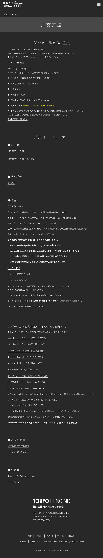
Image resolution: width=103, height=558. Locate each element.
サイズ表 (11, 182)
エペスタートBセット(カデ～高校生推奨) (25, 363)
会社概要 (23, 541)
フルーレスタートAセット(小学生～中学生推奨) (27, 337)
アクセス (60, 536)
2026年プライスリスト (17, 158)
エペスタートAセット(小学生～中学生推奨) (26, 356)
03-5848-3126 (44, 520)
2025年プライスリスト (17, 150)
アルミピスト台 (14, 482)
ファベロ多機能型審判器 (18, 445)
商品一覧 (50, 536)
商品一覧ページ (14, 49)
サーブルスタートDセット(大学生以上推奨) (26, 388)
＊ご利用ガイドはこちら (18, 118)
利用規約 (80, 541)
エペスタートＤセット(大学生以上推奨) (24, 369)
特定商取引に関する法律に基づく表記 (58, 541)
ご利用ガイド (35, 541)
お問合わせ (72, 536)
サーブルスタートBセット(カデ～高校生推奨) (27, 381)
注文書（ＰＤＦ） (14, 267)
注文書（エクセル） (15, 206)
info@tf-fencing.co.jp (22, 68)
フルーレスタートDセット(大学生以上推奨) (26, 350)
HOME (29, 536)
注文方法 (39, 536)
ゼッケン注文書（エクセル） (19, 273)
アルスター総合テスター (18, 452)
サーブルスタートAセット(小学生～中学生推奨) (28, 375)
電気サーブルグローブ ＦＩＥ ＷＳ (21, 475)
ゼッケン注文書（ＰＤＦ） (17, 280)
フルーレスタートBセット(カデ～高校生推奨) (26, 344)
